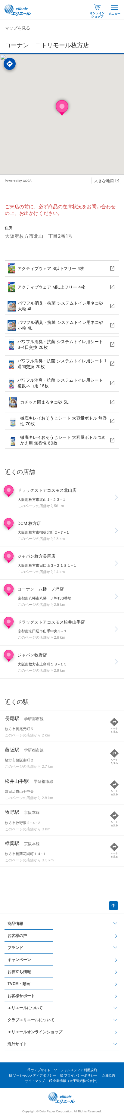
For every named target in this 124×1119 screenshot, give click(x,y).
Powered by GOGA (18, 180)
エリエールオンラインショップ (35, 1032)
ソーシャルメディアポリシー (34, 1075)
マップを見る (17, 27)
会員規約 (108, 1075)
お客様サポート (21, 995)
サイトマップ (35, 1081)
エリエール (18, 10)
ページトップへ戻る (113, 905)
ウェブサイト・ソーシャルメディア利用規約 (64, 1070)
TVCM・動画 (19, 983)
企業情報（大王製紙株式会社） (76, 1081)
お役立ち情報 (19, 971)
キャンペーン (19, 959)
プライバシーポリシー (80, 1075)
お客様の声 (17, 935)
